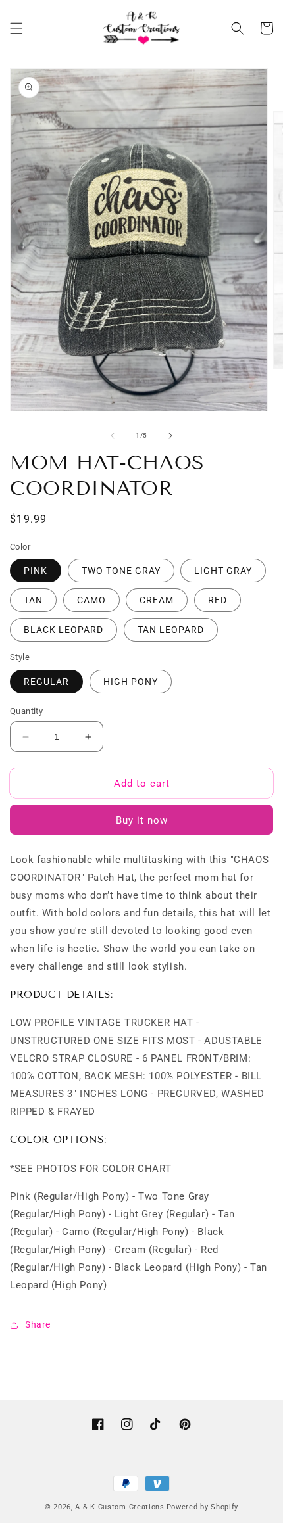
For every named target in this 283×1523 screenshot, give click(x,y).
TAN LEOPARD (171, 629)
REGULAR (46, 681)
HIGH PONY (130, 681)
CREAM (157, 600)
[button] (16, 28)
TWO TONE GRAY (121, 570)
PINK (35, 570)
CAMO (91, 600)
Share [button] (38, 1324)
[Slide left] (112, 435)
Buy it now (142, 820)
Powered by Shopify (203, 1507)
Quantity (26, 711)
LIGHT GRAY (223, 570)
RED (217, 600)
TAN (33, 600)
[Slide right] (170, 435)
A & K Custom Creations (119, 1507)
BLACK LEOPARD (63, 629)
